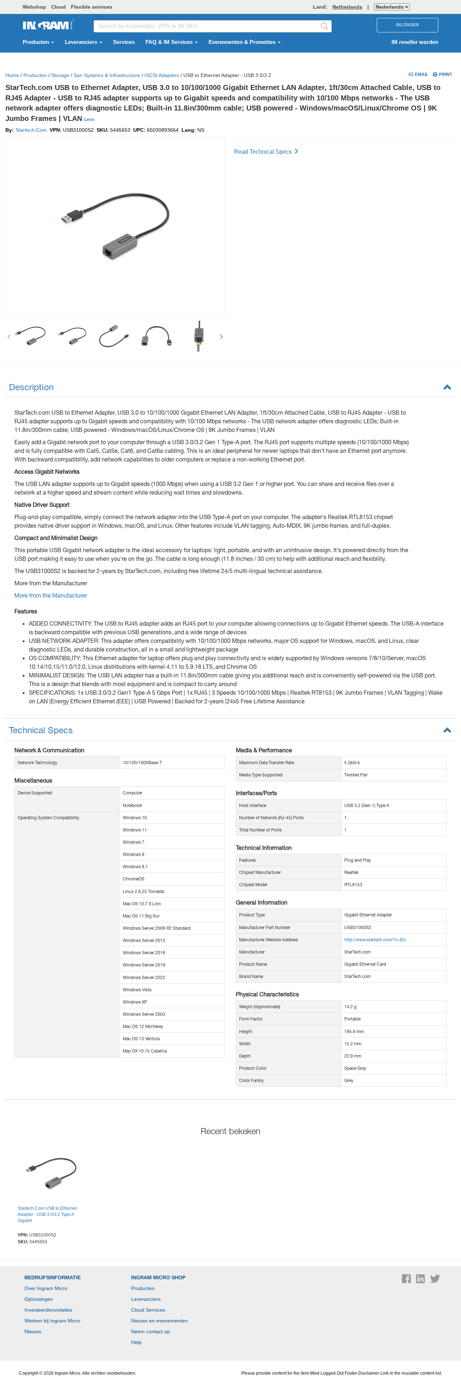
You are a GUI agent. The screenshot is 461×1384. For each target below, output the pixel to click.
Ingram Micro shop (158, 1277)
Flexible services (91, 7)
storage (60, 75)
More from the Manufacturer (50, 595)
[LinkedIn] (421, 1281)
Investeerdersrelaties (48, 1310)
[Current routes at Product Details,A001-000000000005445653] (51, 1174)
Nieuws (32, 1331)
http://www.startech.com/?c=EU (375, 939)
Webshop (34, 7)
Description (31, 387)
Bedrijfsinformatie (52, 1277)
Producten (36, 42)
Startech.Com (31, 130)
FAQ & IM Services (170, 42)
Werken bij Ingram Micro (52, 1321)
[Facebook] (407, 1281)
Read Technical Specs (263, 152)
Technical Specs (41, 730)
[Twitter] (435, 1281)
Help (136, 1342)
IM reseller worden (414, 42)
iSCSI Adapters (161, 75)
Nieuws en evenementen (159, 1321)
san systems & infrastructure (106, 75)
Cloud (58, 7)
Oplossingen (38, 1299)
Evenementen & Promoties (243, 42)
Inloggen (407, 24)
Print (445, 74)
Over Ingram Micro (45, 1288)
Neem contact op (150, 1331)
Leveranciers (82, 42)
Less (89, 119)
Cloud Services (148, 1310)
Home (12, 75)
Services (124, 42)
